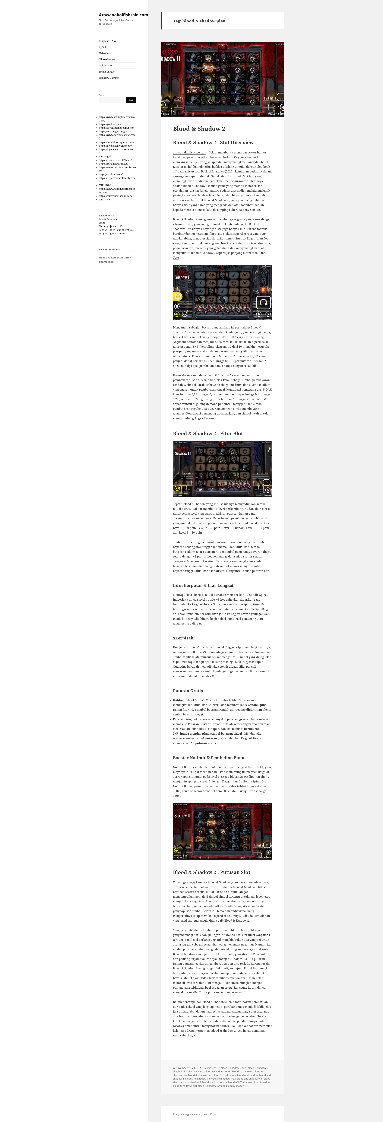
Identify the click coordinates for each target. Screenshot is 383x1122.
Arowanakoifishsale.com (123, 15)
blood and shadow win (250, 1078)
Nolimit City (106, 65)
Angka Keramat (205, 418)
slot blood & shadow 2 (205, 1085)
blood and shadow (247, 1075)
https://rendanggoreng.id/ (113, 131)
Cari (101, 95)
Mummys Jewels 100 (110, 226)
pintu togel (105, 199)
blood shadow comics (214, 1082)
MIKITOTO (105, 185)
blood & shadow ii (242, 1071)
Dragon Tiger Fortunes (112, 233)
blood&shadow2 (182, 1085)
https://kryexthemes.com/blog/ (116, 127)
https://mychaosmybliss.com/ (115, 145)
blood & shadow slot (200, 1075)
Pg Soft (103, 47)
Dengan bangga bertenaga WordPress (194, 1114)
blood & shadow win (224, 1075)
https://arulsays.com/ (111, 174)
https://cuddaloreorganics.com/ (116, 142)
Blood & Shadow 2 (199, 129)
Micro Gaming (107, 59)
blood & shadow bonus (218, 1071)
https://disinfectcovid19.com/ (115, 160)
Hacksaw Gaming (109, 77)
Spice (102, 222)
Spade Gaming (107, 71)
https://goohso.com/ (110, 124)
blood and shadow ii (196, 1078)
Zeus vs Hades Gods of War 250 (116, 230)
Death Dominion (108, 219)
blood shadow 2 (192, 1082)
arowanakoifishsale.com (189, 152)
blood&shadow (261, 1082)
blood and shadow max (222, 1078)
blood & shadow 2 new (233, 1067)
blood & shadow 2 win (190, 1071)
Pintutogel (105, 156)
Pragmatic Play (107, 41)
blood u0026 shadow (240, 1082)
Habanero (104, 53)
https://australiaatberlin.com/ (116, 196)
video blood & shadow (232, 1085)
